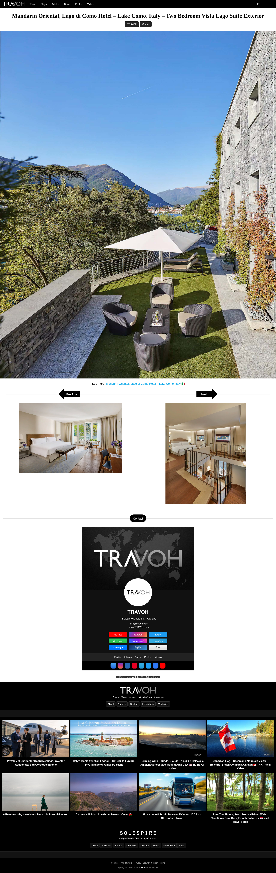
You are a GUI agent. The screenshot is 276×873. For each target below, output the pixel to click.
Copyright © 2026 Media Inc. (138, 867)
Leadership (148, 704)
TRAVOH (132, 24)
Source (146, 24)
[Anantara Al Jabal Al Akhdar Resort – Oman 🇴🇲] (103, 810)
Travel (33, 4)
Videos (90, 4)
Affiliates (106, 845)
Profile (117, 657)
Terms (162, 862)
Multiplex (129, 862)
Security (146, 862)
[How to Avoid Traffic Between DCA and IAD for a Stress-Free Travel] (172, 810)
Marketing (163, 704)
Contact (134, 704)
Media (156, 845)
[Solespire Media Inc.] (138, 833)
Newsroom (169, 845)
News (67, 4)
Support (154, 862)
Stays (44, 4)
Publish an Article (129, 677)
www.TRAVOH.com (139, 627)
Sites (181, 845)
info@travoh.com (139, 623)
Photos (78, 4)
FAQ (122, 862)
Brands (118, 845)
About (111, 704)
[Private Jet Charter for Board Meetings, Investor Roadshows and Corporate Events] (35, 756)
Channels (131, 845)
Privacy (138, 862)
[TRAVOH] (138, 690)
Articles (55, 4)
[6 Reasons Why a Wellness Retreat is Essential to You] (35, 810)
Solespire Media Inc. (133, 618)
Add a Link (152, 677)
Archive (122, 704)
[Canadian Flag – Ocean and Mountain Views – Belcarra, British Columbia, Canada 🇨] (240, 756)
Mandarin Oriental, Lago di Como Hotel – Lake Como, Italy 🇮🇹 (145, 383)
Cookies (114, 862)
